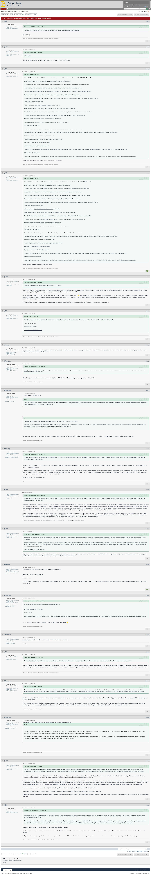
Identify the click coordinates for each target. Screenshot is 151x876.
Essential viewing (27, 639)
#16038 (147, 717)
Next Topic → (146, 851)
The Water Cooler (24, 11)
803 (26, 14)
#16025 (147, 276)
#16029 (147, 390)
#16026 (147, 311)
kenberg (7, 448)
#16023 (147, 69)
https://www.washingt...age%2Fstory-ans (33, 574)
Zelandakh (7, 634)
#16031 (147, 489)
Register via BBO (130, 6)
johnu (6, 47)
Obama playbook (108, 830)
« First (11, 14)
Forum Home (11, 873)
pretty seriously (86, 830)
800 (17, 14)
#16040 (147, 805)
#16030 (147, 448)
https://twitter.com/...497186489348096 (33, 330)
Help (147, 6)
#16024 (147, 173)
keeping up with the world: (64, 722)
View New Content (142, 11)
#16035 (147, 634)
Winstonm (7, 361)
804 (29, 14)
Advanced (149, 9)
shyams (7, 345)
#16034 (147, 595)
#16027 (147, 345)
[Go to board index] (12, 4)
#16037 (147, 681)
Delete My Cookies (18, 873)
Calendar (16, 8)
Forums (4, 8)
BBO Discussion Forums (7, 11)
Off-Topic (16, 11)
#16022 (147, 47)
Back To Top (4, 873)
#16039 (147, 760)
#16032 (147, 528)
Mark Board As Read (27, 873)
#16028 (147, 361)
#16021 (147, 21)
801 (20, 14)
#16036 (147, 652)
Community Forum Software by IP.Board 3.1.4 (139, 873)
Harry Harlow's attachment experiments (43, 105)
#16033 (147, 564)
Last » (35, 14)
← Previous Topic (130, 851)
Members (9, 8)
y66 (5, 21)
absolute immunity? (74, 30)
